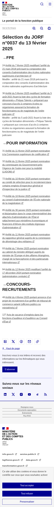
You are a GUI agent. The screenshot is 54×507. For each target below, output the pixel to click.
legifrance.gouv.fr (11, 460)
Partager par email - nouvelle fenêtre (29, 341)
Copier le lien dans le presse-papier (37, 341)
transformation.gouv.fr (13, 466)
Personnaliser (27, 501)
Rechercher (42, 4)
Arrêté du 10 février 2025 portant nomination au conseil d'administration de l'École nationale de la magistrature (26, 199)
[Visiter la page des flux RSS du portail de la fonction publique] (45, 394)
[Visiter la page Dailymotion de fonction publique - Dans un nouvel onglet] (37, 394)
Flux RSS (27, 416)
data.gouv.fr (32, 460)
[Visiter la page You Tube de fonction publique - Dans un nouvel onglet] (29, 394)
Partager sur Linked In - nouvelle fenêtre (5, 341)
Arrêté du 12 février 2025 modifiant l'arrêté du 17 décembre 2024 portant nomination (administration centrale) (26, 273)
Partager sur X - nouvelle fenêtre (13, 341)
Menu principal (50, 4)
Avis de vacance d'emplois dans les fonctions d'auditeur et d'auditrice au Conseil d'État (24, 318)
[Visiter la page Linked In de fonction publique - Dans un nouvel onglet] (5, 394)
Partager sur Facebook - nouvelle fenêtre (21, 341)
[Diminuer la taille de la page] (41, 28)
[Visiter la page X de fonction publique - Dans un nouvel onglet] (13, 394)
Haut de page (12, 348)
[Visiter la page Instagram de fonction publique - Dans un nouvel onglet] (21, 394)
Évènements (27, 413)
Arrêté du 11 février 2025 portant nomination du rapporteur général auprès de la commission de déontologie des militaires (26, 238)
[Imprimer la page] (49, 28)
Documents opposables (27, 410)
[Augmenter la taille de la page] (33, 28)
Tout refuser (27, 493)
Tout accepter (27, 485)
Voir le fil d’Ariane (9, 28)
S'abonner (10, 369)
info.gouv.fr (8, 454)
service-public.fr (28, 454)
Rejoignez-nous (27, 407)
